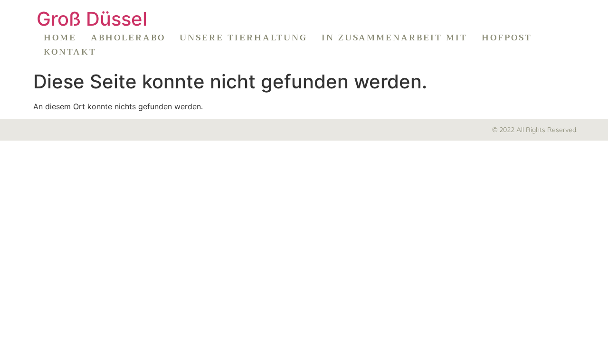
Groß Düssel (92, 18)
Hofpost (507, 37)
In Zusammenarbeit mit (394, 37)
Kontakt (70, 52)
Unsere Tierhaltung (243, 37)
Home (60, 37)
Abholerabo (128, 37)
